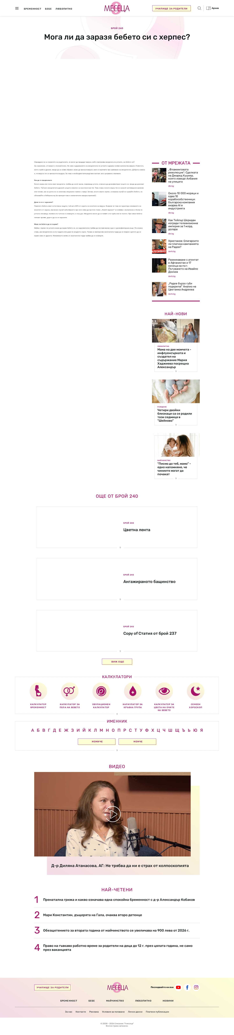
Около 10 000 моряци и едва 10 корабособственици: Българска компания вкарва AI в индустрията (183, 201)
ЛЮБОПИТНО (143, 1000)
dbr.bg (171, 186)
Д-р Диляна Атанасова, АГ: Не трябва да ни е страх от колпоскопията (120, 865)
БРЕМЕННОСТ (68, 1000)
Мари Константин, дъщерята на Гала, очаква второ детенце (92, 915)
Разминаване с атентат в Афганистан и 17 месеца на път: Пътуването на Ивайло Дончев (183, 265)
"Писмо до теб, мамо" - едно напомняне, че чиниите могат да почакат (174, 469)
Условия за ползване (113, 1011)
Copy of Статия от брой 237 (150, 633)
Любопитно (163, 346)
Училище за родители (171, 8)
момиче (97, 741)
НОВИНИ (168, 1000)
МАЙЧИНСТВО (115, 1000)
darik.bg (171, 251)
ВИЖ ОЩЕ (117, 661)
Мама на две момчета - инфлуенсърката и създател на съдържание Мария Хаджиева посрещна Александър (174, 358)
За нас (68, 1011)
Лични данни (135, 1011)
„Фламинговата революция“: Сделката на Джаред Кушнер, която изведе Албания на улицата (183, 175)
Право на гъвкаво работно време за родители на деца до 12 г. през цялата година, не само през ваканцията (117, 948)
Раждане (162, 407)
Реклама (94, 1011)
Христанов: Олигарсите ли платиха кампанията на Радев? (183, 244)
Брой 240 (117, 28)
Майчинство (163, 460)
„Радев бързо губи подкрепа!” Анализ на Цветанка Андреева (182, 286)
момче (138, 741)
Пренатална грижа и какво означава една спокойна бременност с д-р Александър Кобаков (119, 900)
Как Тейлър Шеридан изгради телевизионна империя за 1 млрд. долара (183, 225)
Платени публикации (157, 1011)
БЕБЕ (92, 1000)
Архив (215, 8)
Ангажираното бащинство (149, 581)
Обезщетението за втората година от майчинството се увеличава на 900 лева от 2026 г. (116, 930)
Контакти (81, 1011)
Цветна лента (136, 529)
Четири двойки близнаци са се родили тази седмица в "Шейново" (174, 415)
